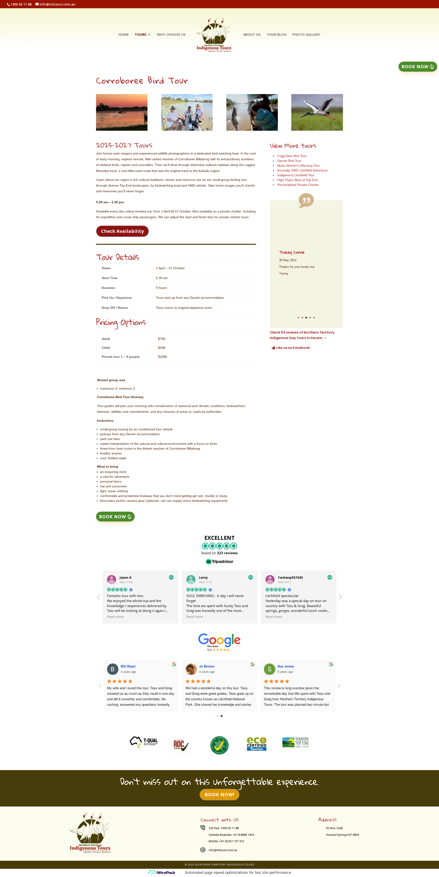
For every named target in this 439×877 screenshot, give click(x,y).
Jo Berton (206, 666)
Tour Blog (276, 35)
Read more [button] (115, 617)
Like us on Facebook (293, 347)
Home (123, 35)
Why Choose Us (171, 35)
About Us (252, 35)
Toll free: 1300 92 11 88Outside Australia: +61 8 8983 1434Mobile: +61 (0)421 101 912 (231, 834)
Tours (140, 35)
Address (328, 819)
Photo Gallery (306, 35)
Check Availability (122, 231)
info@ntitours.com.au (223, 850)
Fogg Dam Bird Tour (292, 156)
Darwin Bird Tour (289, 161)
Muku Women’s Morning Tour (298, 165)
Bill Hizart (128, 666)
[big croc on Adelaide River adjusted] (252, 129)
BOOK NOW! (219, 794)
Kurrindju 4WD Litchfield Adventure (302, 170)
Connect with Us (219, 819)
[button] (340, 598)
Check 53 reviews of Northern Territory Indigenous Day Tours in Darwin (302, 335)
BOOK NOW (112, 517)
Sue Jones (286, 666)
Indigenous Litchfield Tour (295, 175)
